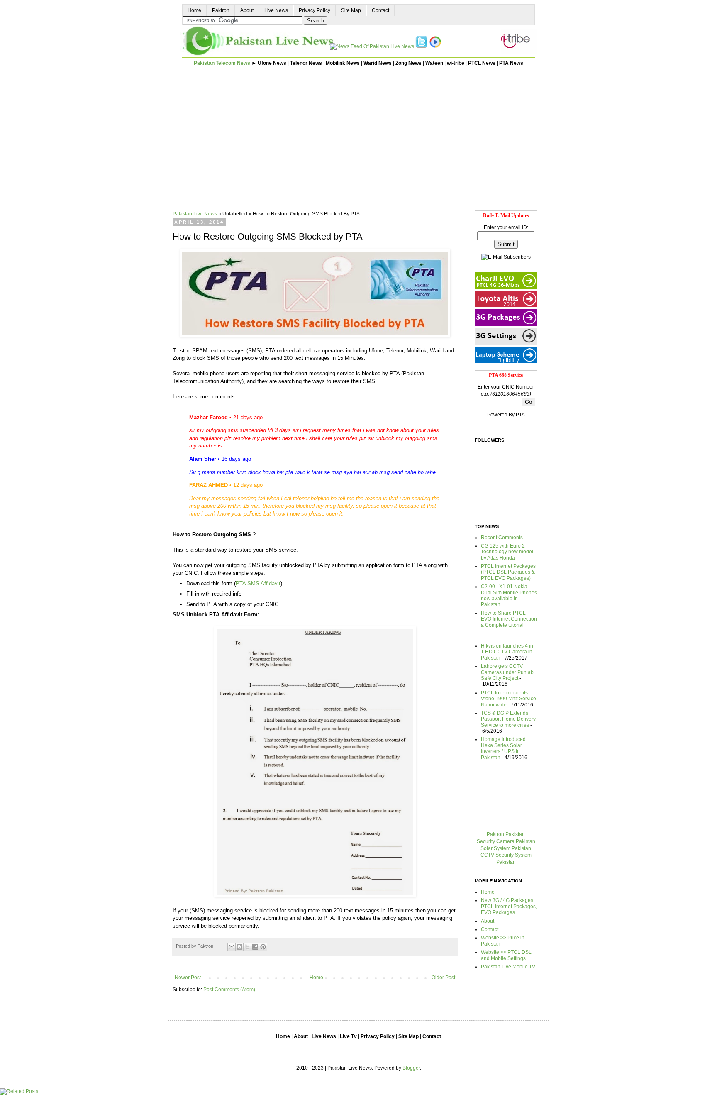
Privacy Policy (314, 10)
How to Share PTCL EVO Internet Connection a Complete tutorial (509, 619)
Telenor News (306, 63)
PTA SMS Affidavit (258, 583)
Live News (276, 10)
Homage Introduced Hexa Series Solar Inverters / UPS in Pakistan (503, 748)
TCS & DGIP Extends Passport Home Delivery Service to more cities (508, 719)
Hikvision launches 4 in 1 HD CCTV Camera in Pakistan (507, 652)
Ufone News (272, 63)
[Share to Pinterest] (263, 947)
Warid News (377, 63)
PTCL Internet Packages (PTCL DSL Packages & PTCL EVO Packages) (508, 572)
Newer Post (188, 977)
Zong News (408, 63)
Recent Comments (502, 537)
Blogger (411, 1068)
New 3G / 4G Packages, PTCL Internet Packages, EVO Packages (509, 906)
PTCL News (481, 63)
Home (194, 10)
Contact (380, 10)
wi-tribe (455, 63)
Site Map (351, 10)
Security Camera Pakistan (506, 841)
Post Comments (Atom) (229, 989)
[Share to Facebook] (255, 947)
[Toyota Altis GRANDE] (506, 305)
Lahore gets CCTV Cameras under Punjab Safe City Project (507, 672)
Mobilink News (343, 63)
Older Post (443, 977)
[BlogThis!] (239, 947)
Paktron (220, 10)
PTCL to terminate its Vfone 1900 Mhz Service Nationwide (508, 699)
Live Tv (348, 1036)
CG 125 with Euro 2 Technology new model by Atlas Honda (507, 552)
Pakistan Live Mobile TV (508, 967)
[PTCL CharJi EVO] (506, 287)
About (247, 10)
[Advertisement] (358, 134)
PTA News (511, 63)
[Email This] (231, 947)
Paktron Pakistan (506, 834)
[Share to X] (247, 947)
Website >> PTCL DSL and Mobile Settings (506, 955)
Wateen (434, 63)
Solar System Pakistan (505, 848)
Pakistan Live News (195, 214)
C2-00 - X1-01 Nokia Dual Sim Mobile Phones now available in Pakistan (509, 595)
